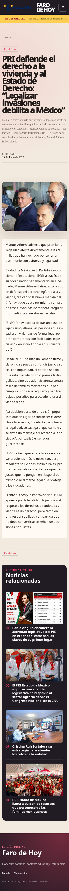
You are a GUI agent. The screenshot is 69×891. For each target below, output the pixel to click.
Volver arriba (20, 873)
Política (10, 49)
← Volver (6, 37)
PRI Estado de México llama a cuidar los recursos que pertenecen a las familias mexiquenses (33, 806)
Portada (6, 873)
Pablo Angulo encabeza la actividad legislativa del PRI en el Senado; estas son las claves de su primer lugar (34, 634)
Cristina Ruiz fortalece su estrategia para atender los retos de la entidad (32, 750)
